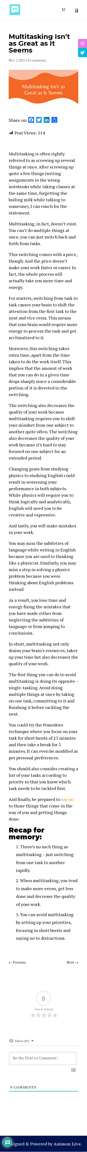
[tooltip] (82, 43)
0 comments (37, 60)
